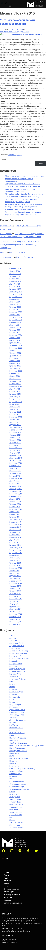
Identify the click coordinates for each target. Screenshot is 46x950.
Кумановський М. (16, 712)
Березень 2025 (15, 312)
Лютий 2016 (14, 571)
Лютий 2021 (14, 420)
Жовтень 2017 (15, 522)
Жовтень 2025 (15, 294)
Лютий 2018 (14, 512)
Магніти (12, 722)
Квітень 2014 (14, 624)
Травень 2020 (15, 443)
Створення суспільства (19, 789)
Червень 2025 (15, 304)
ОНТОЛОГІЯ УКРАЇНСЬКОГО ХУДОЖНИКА (26, 745)
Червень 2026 (15, 274)
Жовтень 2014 (15, 612)
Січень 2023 (14, 363)
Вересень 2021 (15, 402)
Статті (12, 779)
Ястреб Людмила (16, 827)
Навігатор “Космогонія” (12, 895)
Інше (11, 681)
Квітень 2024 (15, 332)
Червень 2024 (15, 327)
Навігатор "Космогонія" (19, 738)
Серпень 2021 (15, 404)
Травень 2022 (15, 381)
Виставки (12, 155)
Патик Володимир (17, 748)
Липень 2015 (14, 588)
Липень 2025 (14, 302)
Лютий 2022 (14, 389)
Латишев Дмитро (16, 715)
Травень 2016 (15, 563)
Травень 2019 (15, 473)
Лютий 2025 (14, 315)
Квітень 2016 (14, 565)
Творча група (15, 799)
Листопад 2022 (15, 368)
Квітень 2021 (14, 414)
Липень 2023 (14, 350)
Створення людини (17, 784)
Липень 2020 (14, 437)
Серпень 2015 (15, 586)
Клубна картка (9, 892)
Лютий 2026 (14, 284)
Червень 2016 (15, 560)
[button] (10, 6)
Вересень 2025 (15, 297)
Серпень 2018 (15, 496)
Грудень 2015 (15, 576)
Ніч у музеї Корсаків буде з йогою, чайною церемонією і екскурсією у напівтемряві (20, 244)
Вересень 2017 (15, 524)
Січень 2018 (14, 514)
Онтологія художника (11, 889)
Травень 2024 (15, 330)
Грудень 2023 (15, 343)
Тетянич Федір (15, 802)
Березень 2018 (15, 509)
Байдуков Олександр (18, 653)
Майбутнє (13, 725)
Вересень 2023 (15, 348)
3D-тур (12, 635)
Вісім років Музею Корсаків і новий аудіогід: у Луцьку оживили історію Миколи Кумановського (24, 178)
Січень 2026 (14, 286)
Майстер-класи (16, 728)
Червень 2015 (15, 591)
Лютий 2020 (14, 450)
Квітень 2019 (14, 476)
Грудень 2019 (15, 455)
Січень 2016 (14, 573)
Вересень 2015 (15, 583)
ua (2, 2)
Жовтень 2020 (15, 430)
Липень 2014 (14, 619)
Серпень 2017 (15, 527)
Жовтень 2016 (15, 550)
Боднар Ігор (14, 661)
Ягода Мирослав (16, 822)
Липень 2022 (14, 376)
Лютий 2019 (14, 481)
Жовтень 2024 (15, 317)
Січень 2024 (14, 340)
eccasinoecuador (7, 241)
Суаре (12, 792)
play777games (6, 234)
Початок (13, 761)
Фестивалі (13, 809)
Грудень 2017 (15, 517)
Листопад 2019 (15, 458)
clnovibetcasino (6, 226)
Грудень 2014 (15, 606)
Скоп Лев (13, 776)
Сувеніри (13, 794)
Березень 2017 (15, 537)
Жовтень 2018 (15, 491)
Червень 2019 (15, 471)
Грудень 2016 (15, 545)
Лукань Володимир (17, 720)
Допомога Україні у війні (13, 903)
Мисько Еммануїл (16, 733)
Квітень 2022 (15, 384)
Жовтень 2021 (15, 399)
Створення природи (18, 786)
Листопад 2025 (15, 292)
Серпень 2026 (15, 268)
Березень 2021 (15, 417)
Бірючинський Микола (19, 658)
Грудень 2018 (15, 486)
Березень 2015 (15, 599)
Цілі (11, 817)
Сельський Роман (16, 771)
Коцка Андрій (15, 705)
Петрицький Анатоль (18, 751)
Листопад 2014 (15, 609)
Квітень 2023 (15, 358)
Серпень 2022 (15, 373)
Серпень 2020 (15, 435)
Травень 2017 (15, 532)
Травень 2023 (15, 356)
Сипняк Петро (15, 774)
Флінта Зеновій (15, 812)
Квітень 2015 (14, 596)
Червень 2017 (15, 530)
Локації (12, 717)
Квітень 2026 (15, 279)
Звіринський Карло (17, 679)
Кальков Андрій (16, 692)
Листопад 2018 (15, 489)
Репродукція (14, 766)
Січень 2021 (14, 422)
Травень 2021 (15, 412)
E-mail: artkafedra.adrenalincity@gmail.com (16, 931)
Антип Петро (14, 648)
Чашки (12, 820)
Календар (13, 689)
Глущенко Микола (17, 671)
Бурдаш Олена (15, 664)
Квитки (6, 883)
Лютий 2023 (14, 361)
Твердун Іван (14, 797)
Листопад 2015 (15, 578)
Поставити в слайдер (18, 758)
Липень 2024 (14, 325)
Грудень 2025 (15, 289)
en (6, 2)
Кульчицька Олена (17, 710)
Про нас (12, 763)
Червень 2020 (15, 440)
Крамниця (13, 707)
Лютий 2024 (14, 338)
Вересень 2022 (15, 371)
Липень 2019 (14, 468)
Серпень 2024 (15, 322)
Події (19, 155)
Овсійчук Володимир (18, 743)
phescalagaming (6, 257)
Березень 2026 (15, 281)
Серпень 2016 (15, 555)
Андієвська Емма (16, 646)
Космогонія (14, 702)
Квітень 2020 (15, 445)
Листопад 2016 (15, 548)
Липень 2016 (14, 558)
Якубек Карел (15, 825)
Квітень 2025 (15, 309)
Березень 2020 (15, 448)
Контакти (7, 900)
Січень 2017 (14, 542)
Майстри (13, 730)
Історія (12, 684)
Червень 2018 (15, 501)
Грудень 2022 (15, 366)
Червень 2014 (15, 622)
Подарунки (14, 753)
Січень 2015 (14, 604)
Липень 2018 (14, 499)
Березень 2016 (15, 568)
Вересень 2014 (15, 614)
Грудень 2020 (15, 425)
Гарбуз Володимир (17, 669)
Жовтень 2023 (15, 345)
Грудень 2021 (15, 394)
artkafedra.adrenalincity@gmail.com (14, 32)
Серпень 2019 (15, 466)
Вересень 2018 (15, 494)
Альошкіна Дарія (16, 643)
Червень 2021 (15, 409)
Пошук (3, 160)
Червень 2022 (15, 379)
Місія (11, 735)
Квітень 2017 (14, 535)
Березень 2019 (15, 478)
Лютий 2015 (14, 601)
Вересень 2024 (15, 320)
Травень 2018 (15, 504)
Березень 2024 (15, 335)
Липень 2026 (14, 271)
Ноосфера (13, 740)
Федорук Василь (16, 807)
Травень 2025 (15, 307)
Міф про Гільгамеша (17, 252)
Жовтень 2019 (15, 460)
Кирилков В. (14, 697)
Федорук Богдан (16, 804)
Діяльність (13, 676)
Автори (12, 638)
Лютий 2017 (14, 540)
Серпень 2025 (15, 299)
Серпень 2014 (15, 617)
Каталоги (13, 694)
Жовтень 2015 (15, 581)
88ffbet (3, 252)
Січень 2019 (14, 484)
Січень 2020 (14, 453)
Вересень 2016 (15, 553)
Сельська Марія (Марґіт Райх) (22, 769)
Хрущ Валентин (15, 815)
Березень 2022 (15, 386)
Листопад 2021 (15, 396)
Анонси (6, 875)
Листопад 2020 (15, 427)
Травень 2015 (15, 594)
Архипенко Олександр (18, 651)
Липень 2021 (14, 407)
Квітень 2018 (14, 507)
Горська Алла (15, 674)
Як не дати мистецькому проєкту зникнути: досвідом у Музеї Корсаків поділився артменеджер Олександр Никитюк (24, 206)
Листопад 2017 (15, 519)
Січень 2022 (14, 391)
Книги (11, 699)
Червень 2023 (15, 353)
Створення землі (16, 781)
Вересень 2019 (15, 463)
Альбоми (13, 641)
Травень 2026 (15, 276)
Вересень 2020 (15, 432)
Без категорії (15, 656)
